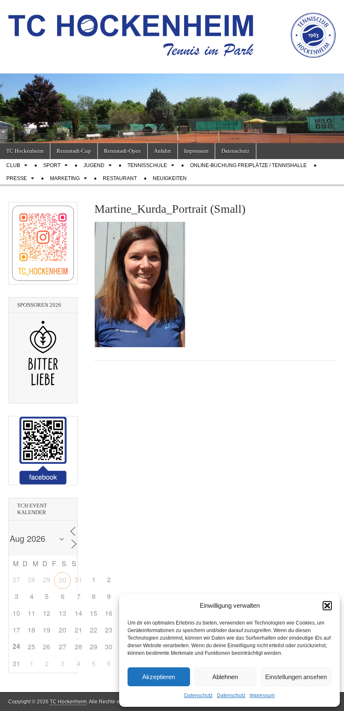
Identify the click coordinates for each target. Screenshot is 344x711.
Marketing (65, 178)
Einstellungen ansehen (296, 676)
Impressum (262, 695)
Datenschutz (198, 695)
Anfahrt (162, 151)
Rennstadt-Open (122, 151)
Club (13, 165)
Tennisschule (147, 165)
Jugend (93, 165)
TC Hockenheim (25, 151)
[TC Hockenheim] (172, 30)
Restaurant (120, 178)
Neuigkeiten (170, 178)
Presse (16, 178)
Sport (51, 165)
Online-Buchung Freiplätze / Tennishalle (248, 165)
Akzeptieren (158, 676)
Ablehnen (225, 676)
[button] (327, 605)
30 (62, 580)
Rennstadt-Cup (74, 151)
